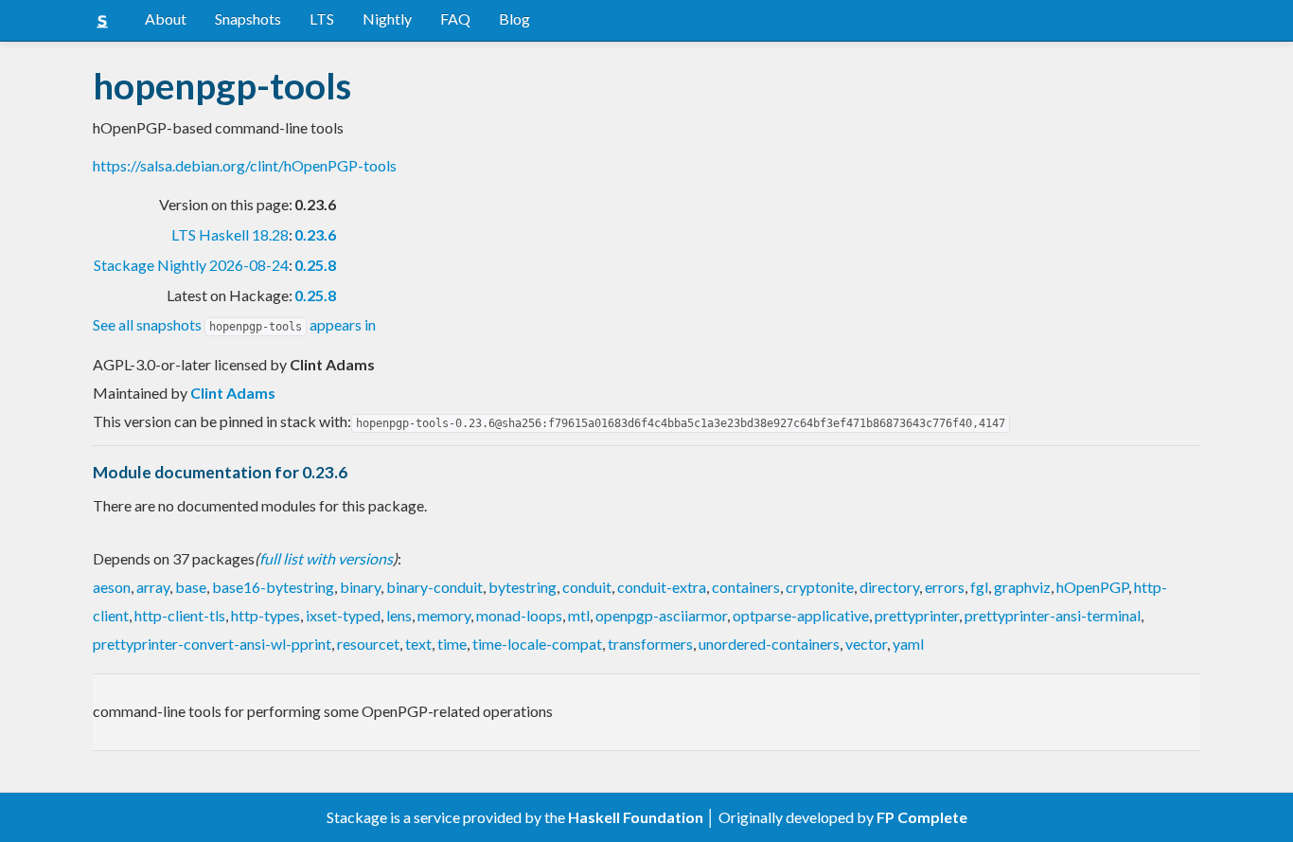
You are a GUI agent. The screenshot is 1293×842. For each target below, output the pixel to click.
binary (360, 587)
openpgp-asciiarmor (661, 615)
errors (945, 587)
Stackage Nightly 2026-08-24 (191, 265)
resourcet (368, 644)
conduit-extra (661, 587)
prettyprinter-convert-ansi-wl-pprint (212, 644)
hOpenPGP (1092, 587)
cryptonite (820, 587)
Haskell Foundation (635, 817)
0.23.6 (315, 234)
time (452, 644)
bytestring (522, 587)
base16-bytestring (273, 587)
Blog (514, 18)
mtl (579, 615)
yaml (908, 644)
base (190, 587)
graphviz (1022, 587)
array (152, 587)
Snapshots (248, 18)
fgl (979, 587)
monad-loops (519, 615)
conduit (586, 587)
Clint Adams (232, 393)
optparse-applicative (801, 615)
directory (889, 587)
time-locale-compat (537, 644)
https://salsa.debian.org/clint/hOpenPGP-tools (245, 165)
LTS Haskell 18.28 (230, 234)
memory (443, 615)
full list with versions (326, 558)
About (165, 18)
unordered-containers (769, 644)
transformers (650, 644)
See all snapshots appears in (234, 324)
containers (746, 587)
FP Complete (922, 817)
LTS (322, 18)
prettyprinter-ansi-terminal (1053, 615)
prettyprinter (917, 615)
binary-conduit (434, 587)
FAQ (455, 18)
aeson (112, 587)
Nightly (387, 18)
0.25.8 (315, 265)
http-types (265, 615)
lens (399, 615)
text (418, 644)
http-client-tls (179, 615)
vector (866, 644)
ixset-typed (343, 615)
